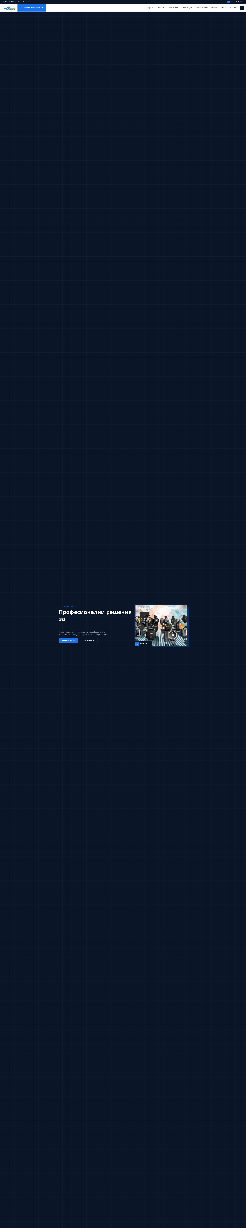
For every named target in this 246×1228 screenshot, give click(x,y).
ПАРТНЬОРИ (173, 8)
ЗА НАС (223, 8)
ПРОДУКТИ (149, 8)
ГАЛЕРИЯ (214, 8)
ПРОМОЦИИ (187, 8)
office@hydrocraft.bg (25, 2)
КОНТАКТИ (233, 8)
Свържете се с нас (68, 640)
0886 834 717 (9, 2)
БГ (229, 2)
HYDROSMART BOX (201, 8)
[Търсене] (242, 8)
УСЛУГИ (161, 8)
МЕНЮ (240, 2)
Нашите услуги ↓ (88, 640)
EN (232, 2)
